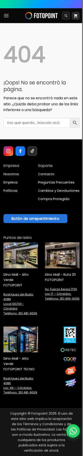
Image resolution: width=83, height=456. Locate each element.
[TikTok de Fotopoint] (32, 151)
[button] (6, 15)
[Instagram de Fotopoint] (8, 151)
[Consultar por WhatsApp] (73, 431)
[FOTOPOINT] (41, 15)
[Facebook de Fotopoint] (20, 151)
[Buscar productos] (66, 16)
